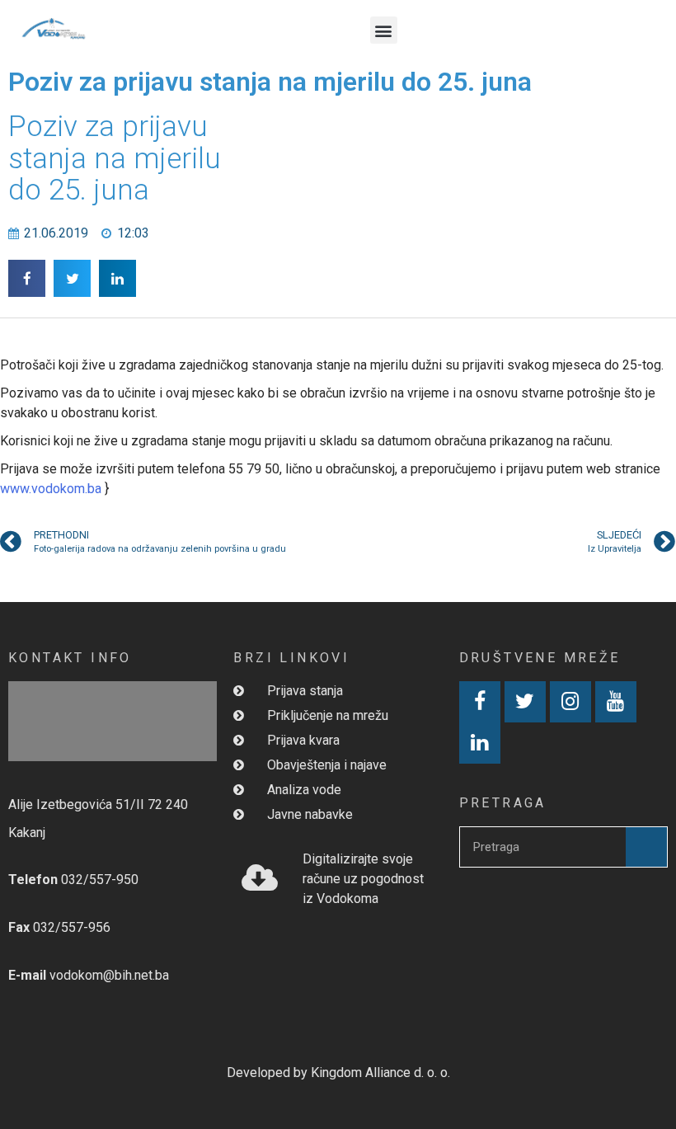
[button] (383, 30)
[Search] (646, 847)
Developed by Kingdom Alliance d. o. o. (338, 1072)
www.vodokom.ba (50, 488)
